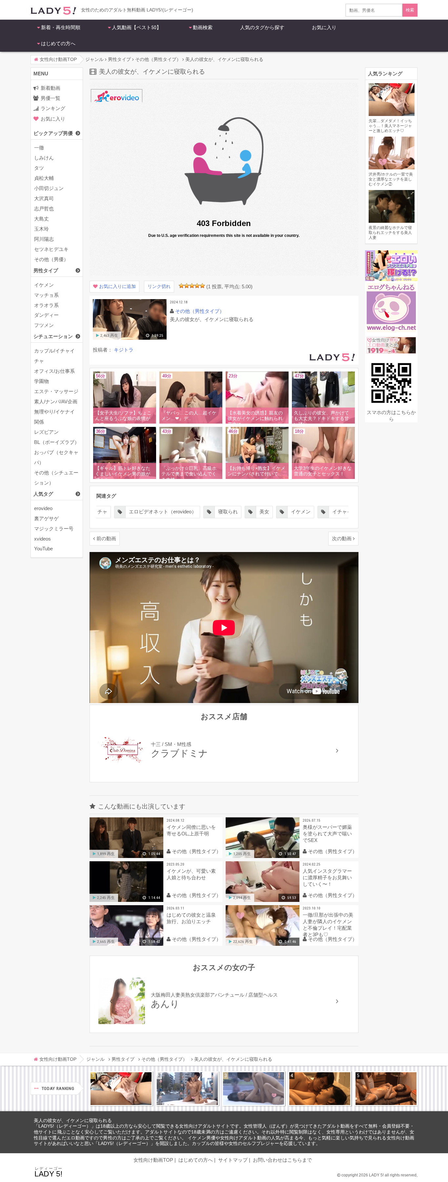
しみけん (44, 158)
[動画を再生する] (130, 338)
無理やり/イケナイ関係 (54, 417)
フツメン (44, 325)
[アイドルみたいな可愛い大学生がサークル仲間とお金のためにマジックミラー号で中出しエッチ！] (187, 1088)
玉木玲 (41, 229)
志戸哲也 (44, 208)
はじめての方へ (58, 44)
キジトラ (123, 350)
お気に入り (324, 27)
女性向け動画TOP (153, 1160)
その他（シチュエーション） (56, 478)
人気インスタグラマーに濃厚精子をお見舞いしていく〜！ (327, 877)
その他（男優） (51, 259)
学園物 (41, 381)
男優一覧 (50, 98)
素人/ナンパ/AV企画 (55, 401)
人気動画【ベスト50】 (136, 27)
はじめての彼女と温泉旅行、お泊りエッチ (191, 918)
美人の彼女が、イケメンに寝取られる (73, 1120)
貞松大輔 (44, 178)
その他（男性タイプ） (199, 311)
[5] (202, 285)
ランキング (53, 108)
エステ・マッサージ (56, 391)
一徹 (39, 147)
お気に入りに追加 (117, 286)
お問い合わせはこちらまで (282, 1160)
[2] (186, 285)
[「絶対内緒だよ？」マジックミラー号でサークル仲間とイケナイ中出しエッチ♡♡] (253, 1088)
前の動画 (106, 538)
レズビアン (46, 432)
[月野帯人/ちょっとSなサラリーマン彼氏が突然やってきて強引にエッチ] (319, 1088)
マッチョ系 (46, 295)
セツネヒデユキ (51, 249)
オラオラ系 (46, 305)
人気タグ (43, 494)
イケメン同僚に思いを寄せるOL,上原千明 (191, 830)
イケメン (44, 285)
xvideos (42, 539)
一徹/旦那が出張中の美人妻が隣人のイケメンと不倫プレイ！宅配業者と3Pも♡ (328, 924)
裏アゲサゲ (46, 518)
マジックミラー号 (53, 528)
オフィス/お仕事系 (54, 371)
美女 (264, 511)
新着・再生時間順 (60, 27)
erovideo (43, 508)
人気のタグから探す (262, 27)
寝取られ (228, 511)
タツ (39, 168)
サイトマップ (233, 1160)
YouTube (43, 548)
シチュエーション (53, 336)
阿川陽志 (44, 239)
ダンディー (46, 315)
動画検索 (203, 27)
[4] (197, 285)
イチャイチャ (347, 511)
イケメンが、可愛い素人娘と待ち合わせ (191, 874)
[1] (181, 285)
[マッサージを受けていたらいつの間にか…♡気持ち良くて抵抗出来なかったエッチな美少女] (386, 1088)
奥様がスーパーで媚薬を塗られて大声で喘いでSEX (327, 833)
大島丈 (41, 218)
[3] (191, 285)
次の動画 (342, 538)
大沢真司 (44, 198)
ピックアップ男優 (53, 133)
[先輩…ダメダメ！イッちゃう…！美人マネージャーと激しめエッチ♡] (121, 1088)
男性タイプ (45, 270)
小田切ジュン (49, 188)
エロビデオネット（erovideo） (162, 511)
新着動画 (50, 88)
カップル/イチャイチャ (54, 356)
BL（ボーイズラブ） (56, 442)
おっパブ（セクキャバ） (56, 457)
